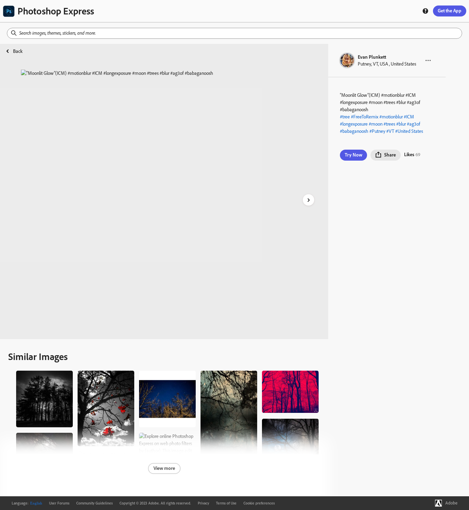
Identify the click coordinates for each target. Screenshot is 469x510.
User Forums (59, 503)
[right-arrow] (308, 200)
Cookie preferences (259, 503)
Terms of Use (226, 503)
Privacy (203, 503)
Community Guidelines (94, 503)
